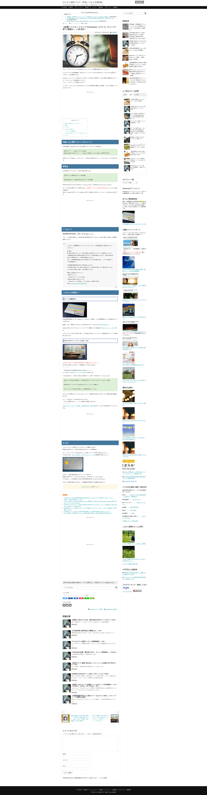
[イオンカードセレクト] (131, 284)
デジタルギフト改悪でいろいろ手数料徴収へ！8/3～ (89, 641)
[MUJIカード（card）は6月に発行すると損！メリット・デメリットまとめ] (130, 346)
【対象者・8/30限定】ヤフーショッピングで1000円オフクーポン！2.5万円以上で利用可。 (88, 16)
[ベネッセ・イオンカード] (129, 378)
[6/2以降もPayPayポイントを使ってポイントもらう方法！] (67, 677)
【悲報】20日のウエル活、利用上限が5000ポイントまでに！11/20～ (83, 21)
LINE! (86, 595)
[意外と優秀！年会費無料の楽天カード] (129, 363)
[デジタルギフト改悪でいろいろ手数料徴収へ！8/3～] (67, 645)
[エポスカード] (131, 330)
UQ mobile (133, 510)
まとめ (66, 135)
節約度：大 (88, 7)
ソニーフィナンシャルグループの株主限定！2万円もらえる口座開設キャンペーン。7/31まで (137, 146)
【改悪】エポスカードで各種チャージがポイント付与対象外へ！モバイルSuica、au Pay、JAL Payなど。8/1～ (94, 685)
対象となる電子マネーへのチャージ (73, 123)
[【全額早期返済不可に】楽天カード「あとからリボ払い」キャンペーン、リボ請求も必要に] (67, 699)
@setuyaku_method (111, 609)
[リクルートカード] (131, 245)
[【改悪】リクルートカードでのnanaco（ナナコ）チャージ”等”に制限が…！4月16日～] (76, 598)
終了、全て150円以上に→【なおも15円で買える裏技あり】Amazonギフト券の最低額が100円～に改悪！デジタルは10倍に (137, 131)
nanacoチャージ (94, 609)
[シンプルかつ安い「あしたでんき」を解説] (129, 401)
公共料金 (70, 7)
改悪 (101, 609)
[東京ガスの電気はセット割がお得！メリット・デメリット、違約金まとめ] (129, 470)
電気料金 (100, 7)
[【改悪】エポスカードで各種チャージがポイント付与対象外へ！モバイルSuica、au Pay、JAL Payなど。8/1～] (67, 688)
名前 (65, 754)
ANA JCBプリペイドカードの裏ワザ (78, 372)
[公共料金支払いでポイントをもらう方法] (129, 222)
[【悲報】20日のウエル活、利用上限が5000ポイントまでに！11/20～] (67, 623)
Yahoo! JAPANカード (104, 324)
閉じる (76, 120)
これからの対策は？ (69, 129)
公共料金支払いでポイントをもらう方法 (134, 224)
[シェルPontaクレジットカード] (129, 315)
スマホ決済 (64, 7)
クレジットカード (79, 7)
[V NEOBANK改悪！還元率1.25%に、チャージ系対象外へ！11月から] (67, 656)
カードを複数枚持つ (71, 131)
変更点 (66, 125)
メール (65, 760)
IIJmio (133, 513)
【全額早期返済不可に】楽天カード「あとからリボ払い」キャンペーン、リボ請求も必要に (94, 696)
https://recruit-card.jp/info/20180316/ (79, 283)
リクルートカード (85, 486)
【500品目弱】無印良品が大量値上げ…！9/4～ (87, 630)
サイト (65, 766)
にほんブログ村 (127, 591)
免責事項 (115, 7)
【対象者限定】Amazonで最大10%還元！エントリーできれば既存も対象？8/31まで (138, 64)
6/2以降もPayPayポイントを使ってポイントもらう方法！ (90, 674)
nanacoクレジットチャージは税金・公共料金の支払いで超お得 (79, 405)
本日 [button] (125, 94)
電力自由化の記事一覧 (130, 481)
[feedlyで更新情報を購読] (139, 2)
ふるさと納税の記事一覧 (131, 564)
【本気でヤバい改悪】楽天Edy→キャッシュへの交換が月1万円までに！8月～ (94, 663)
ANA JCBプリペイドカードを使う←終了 (75, 133)
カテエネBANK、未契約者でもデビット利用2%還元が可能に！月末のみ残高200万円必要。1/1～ (88, 513)
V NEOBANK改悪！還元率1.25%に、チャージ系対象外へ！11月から (94, 652)
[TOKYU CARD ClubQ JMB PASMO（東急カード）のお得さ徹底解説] (129, 268)
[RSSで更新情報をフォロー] (142, 2)
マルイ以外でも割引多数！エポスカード (134, 331)
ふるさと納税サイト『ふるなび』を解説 (134, 543)
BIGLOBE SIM (134, 507)
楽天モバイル (136, 499)
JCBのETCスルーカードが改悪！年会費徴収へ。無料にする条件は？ (137, 167)
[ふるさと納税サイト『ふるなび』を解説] (129, 542)
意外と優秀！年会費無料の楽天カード (133, 364)
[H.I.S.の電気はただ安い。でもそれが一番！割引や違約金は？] (129, 436)
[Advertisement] (90, 104)
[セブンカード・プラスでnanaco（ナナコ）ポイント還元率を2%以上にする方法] (131, 298)
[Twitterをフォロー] (136, 2)
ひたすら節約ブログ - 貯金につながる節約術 (82, 2)
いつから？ (67, 127)
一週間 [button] (130, 94)
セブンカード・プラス (109, 328)
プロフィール (108, 7)
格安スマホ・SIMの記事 (131, 521)
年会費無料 (114, 32)
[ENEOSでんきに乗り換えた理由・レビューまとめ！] (129, 453)
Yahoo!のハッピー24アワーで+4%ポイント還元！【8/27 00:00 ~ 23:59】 (137, 57)
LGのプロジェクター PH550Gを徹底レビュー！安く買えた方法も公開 (137, 160)
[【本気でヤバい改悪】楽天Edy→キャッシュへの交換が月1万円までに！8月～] (67, 667)
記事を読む (74, 624)
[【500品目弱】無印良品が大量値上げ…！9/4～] (67, 634)
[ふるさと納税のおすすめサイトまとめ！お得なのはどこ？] (129, 557)
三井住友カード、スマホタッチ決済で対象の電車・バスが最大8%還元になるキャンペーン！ (87, 511)
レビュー (94, 7)
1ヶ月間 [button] (136, 94)
